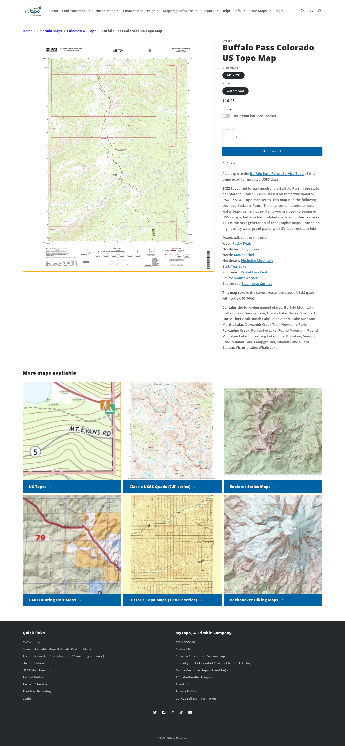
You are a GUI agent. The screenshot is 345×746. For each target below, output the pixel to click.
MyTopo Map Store (177, 738)
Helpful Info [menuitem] (231, 11)
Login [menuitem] (279, 11)
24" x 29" (233, 75)
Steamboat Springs (257, 283)
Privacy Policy (185, 691)
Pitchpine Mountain (257, 260)
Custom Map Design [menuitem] (139, 11)
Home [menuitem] (54, 11)
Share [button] (231, 163)
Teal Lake (238, 266)
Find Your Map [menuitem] (74, 11)
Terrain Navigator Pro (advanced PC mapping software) (63, 656)
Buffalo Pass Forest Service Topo (277, 173)
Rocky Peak (241, 243)
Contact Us (183, 649)
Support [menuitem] (207, 11)
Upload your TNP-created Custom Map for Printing (213, 663)
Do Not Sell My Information (195, 698)
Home (27, 31)
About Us (182, 684)
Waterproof (235, 91)
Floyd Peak (251, 249)
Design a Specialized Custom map (200, 656)
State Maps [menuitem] (258, 11)
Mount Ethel (244, 255)
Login (27, 698)
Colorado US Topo (82, 31)
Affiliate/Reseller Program (194, 677)
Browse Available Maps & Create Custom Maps (57, 649)
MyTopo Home (33, 642)
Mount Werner (246, 278)
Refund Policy (33, 677)
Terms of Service (35, 684)
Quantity (228, 129)
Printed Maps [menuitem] (104, 11)
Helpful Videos (33, 663)
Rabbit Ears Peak (254, 272)
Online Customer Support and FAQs (201, 670)
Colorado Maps (49, 31)
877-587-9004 (185, 642)
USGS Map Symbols (37, 670)
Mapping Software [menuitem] (178, 11)
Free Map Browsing (37, 691)
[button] (302, 11)
